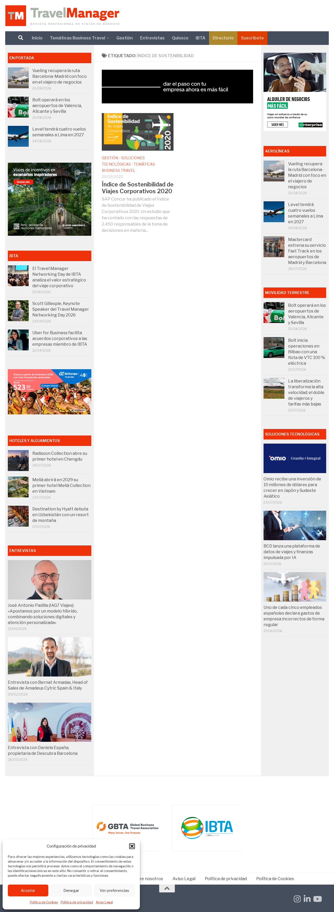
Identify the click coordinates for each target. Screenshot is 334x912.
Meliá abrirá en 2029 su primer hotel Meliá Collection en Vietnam (61, 485)
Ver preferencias (114, 890)
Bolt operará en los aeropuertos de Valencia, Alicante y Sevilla (57, 105)
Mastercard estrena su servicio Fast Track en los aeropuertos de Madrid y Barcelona (307, 251)
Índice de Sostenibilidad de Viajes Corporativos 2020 (138, 188)
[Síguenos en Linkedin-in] (307, 899)
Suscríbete (252, 38)
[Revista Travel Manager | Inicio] (62, 15)
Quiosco (180, 38)
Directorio (223, 38)
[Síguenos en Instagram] (297, 899)
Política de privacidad (77, 902)
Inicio (37, 38)
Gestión (124, 38)
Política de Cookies (44, 902)
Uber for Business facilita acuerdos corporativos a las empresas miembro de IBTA (59, 338)
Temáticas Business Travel (77, 38)
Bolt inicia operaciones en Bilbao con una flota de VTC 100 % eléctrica (306, 352)
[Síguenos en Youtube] (317, 899)
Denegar (71, 890)
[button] (132, 846)
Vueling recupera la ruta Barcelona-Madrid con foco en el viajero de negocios (59, 76)
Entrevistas (152, 38)
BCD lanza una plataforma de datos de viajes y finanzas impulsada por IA (292, 552)
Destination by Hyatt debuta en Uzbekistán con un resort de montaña (60, 515)
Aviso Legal (104, 902)
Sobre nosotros (147, 878)
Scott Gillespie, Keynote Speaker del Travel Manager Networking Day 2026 (60, 309)
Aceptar (28, 890)
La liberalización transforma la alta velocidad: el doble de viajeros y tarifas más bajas (306, 393)
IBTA (200, 38)
